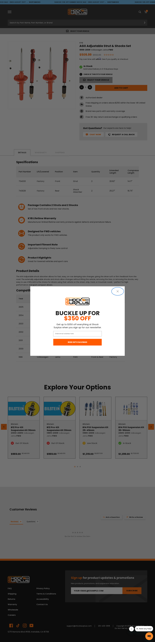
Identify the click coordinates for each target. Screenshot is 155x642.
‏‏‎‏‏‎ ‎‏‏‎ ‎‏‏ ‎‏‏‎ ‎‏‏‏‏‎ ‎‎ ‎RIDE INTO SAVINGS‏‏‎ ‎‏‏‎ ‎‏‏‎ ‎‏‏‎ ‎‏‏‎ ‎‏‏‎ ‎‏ (78, 342)
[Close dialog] (118, 291)
